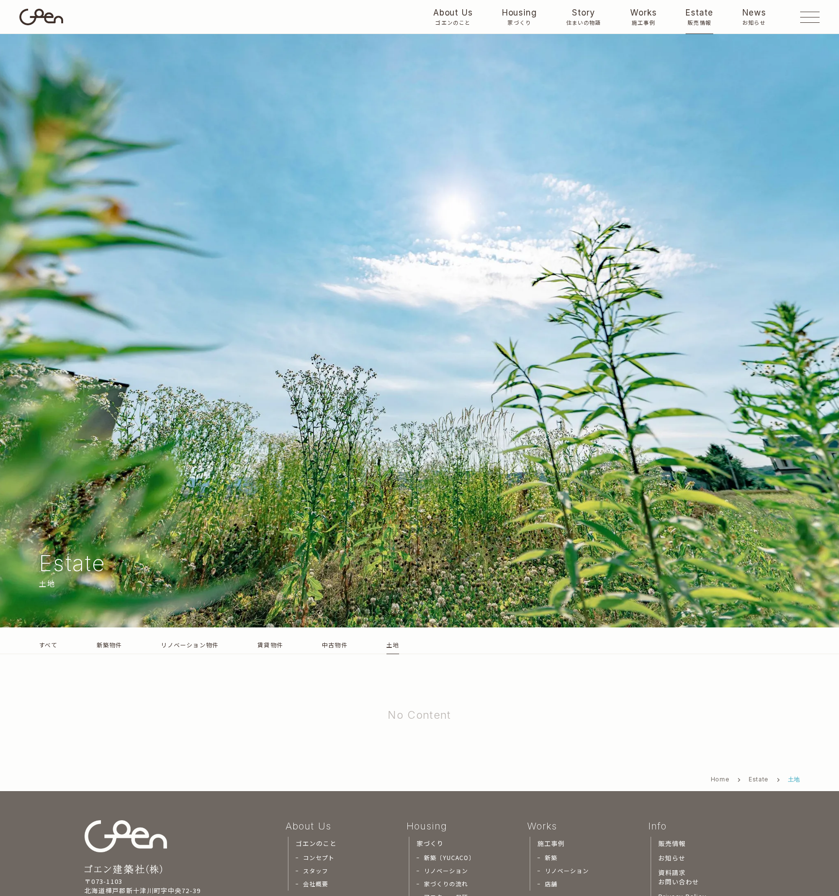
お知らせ (672, 858)
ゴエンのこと (316, 843)
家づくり (430, 843)
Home (720, 779)
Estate (759, 779)
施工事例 (551, 843)
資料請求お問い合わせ (678, 877)
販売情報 (672, 843)
